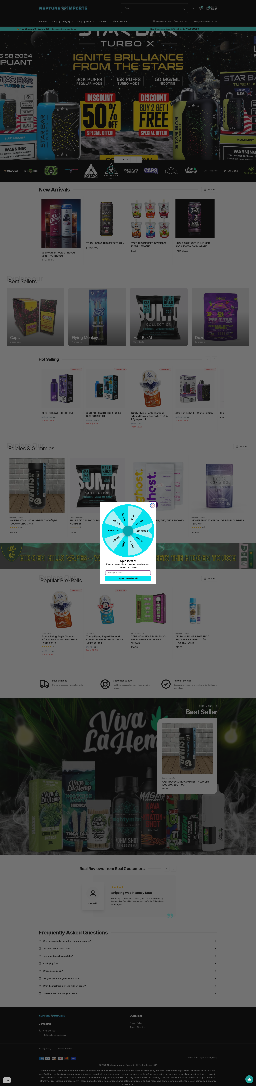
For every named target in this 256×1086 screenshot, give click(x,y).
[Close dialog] (152, 505)
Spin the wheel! (128, 578)
